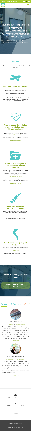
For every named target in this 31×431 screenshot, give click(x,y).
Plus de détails (15, 94)
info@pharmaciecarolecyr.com (15, 397)
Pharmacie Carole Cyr (20, 324)
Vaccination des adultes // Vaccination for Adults (15, 207)
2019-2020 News (16, 322)
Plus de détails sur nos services (15, 134)
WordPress (21, 427)
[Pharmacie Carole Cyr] (3, 5)
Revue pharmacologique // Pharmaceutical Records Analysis (15, 166)
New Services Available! (15, 356)
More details (15, 102)
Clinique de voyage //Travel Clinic (15, 86)
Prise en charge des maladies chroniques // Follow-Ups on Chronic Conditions (15, 127)
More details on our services (15, 140)
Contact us (15, 219)
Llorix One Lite (11, 427)
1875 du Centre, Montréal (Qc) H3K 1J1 (15, 405)
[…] (26, 338)
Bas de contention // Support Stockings (15, 244)
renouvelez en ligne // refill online (15, 286)
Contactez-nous (15, 214)
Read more (16, 340)
